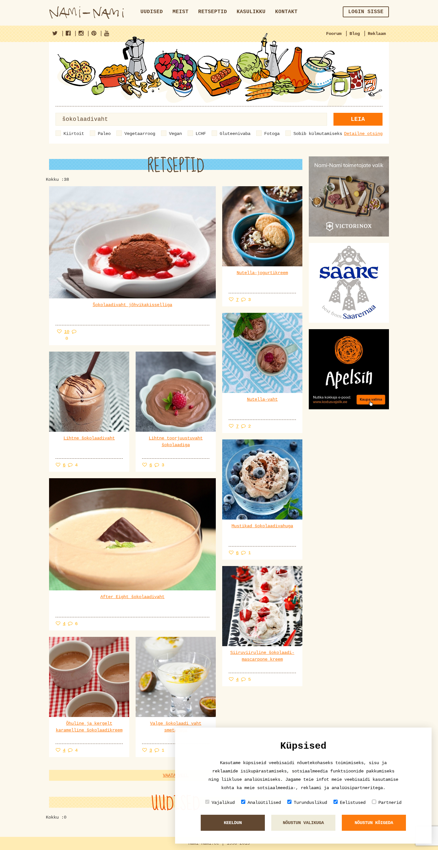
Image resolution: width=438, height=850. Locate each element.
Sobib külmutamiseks (317, 133)
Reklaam (377, 33)
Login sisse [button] (365, 12)
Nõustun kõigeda (374, 822)
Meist (181, 12)
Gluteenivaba (235, 133)
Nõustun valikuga (303, 822)
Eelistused (353, 802)
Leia (358, 119)
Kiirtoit (73, 133)
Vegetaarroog (139, 133)
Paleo (104, 133)
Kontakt (286, 12)
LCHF (201, 133)
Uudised (151, 12)
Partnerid (389, 802)
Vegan (175, 133)
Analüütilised (264, 802)
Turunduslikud (310, 802)
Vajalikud (223, 802)
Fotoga (272, 133)
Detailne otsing (363, 133)
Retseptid (212, 12)
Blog (355, 33)
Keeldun (233, 822)
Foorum (333, 33)
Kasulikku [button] (251, 12)
